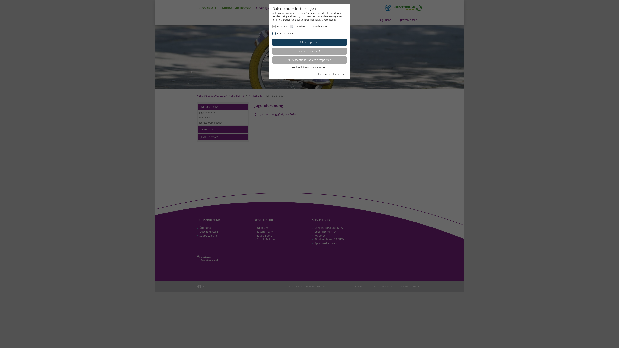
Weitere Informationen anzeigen (309, 67)
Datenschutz (340, 74)
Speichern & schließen (309, 51)
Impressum (324, 74)
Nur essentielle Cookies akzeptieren (309, 60)
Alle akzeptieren (309, 42)
